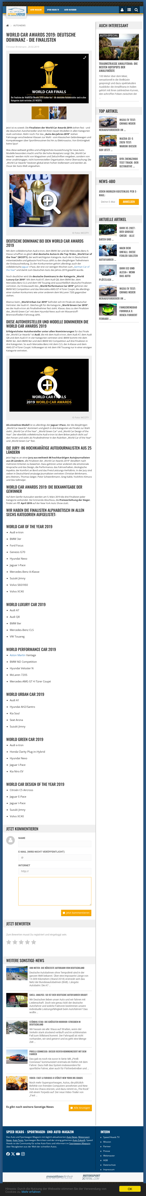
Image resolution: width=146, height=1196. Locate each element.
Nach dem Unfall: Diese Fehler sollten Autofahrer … (118, 253)
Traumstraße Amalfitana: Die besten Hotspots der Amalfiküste (118, 67)
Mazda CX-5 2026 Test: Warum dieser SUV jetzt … (118, 144)
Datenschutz (109, 1164)
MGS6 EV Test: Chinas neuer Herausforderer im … (117, 125)
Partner (107, 1146)
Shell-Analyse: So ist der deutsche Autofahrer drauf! (58, 995)
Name (21, 838)
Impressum (108, 1169)
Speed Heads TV (111, 1137)
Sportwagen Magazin (79, 1143)
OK (130, 1189)
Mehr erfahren (31, 1192)
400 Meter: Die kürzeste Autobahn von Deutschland (56, 968)
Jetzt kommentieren (78, 912)
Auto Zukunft (79, 1140)
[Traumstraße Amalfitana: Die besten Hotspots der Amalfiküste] (119, 46)
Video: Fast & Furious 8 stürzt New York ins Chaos (56, 1078)
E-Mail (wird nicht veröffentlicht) (41, 851)
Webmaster (109, 1155)
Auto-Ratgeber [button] (70, 9)
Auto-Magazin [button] (36, 9)
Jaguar (25, 266)
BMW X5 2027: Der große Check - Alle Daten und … (117, 233)
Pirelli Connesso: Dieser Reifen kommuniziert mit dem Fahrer (57, 1053)
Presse (106, 1151)
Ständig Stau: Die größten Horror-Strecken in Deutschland (54, 1023)
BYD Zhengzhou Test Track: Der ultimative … (129, 162)
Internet (24, 865)
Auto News (72, 1136)
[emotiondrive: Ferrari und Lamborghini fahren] (59, 1177)
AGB (105, 1160)
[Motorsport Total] (91, 1177)
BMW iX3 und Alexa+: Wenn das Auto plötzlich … (117, 273)
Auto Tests (18, 1140)
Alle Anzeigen (82, 1107)
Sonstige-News (44, 1107)
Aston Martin (17, 655)
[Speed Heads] (16, 12)
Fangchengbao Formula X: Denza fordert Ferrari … (118, 313)
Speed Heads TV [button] (53, 9)
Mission (107, 1141)
